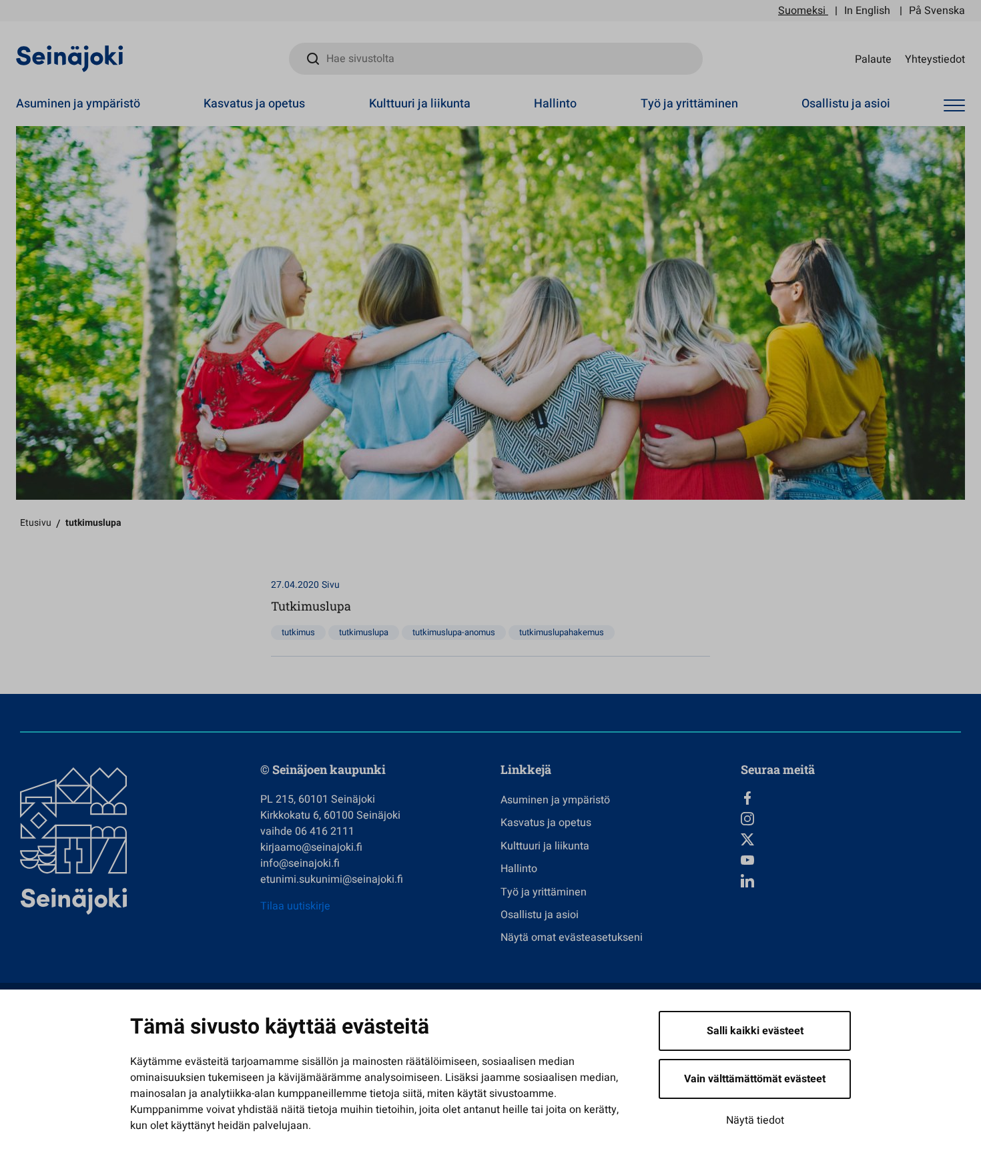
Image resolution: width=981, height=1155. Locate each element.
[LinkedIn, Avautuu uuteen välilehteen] (851, 880)
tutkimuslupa (363, 632)
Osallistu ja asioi (845, 104)
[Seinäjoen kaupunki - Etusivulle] (69, 58)
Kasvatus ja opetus (254, 104)
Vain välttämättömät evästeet (755, 1079)
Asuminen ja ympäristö (78, 104)
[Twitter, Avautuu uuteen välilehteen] (851, 839)
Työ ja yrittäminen (689, 104)
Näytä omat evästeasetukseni (572, 937)
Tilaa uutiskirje (295, 906)
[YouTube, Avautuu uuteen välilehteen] (851, 860)
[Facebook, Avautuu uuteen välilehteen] (851, 798)
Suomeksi (802, 11)
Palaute (873, 59)
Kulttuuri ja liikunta (419, 104)
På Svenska (937, 11)
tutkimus (298, 632)
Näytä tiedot (755, 1120)
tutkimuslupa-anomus (453, 632)
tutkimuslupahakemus (561, 632)
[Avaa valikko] (954, 105)
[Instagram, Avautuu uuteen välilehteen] (851, 818)
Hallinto (555, 104)
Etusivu (35, 523)
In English (867, 11)
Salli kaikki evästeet (755, 1031)
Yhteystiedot (935, 59)
